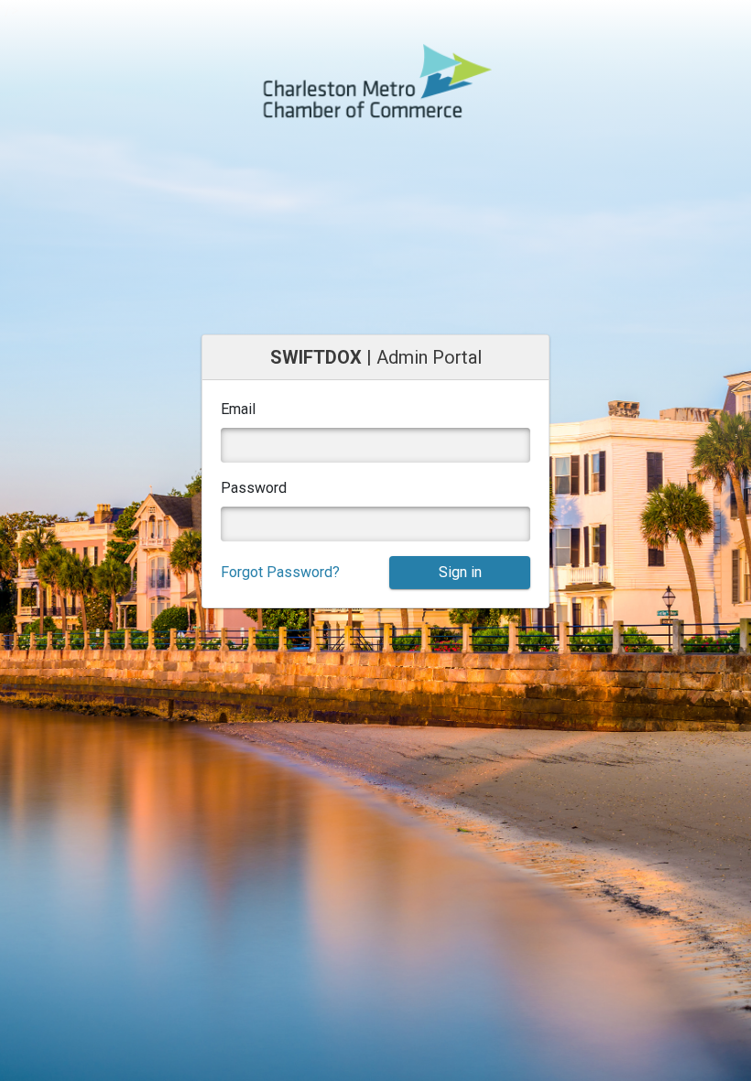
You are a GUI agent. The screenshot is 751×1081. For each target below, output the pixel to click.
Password (254, 488)
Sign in (460, 572)
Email (238, 409)
